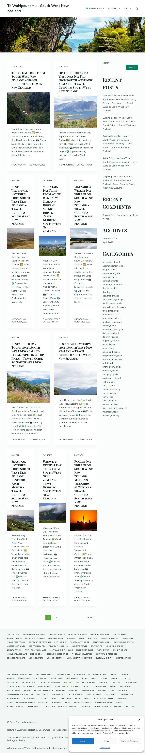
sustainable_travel (112, 378)
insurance (57, 702)
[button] (139, 719)
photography (44, 686)
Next (90, 617)
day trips (67, 682)
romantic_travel (110, 370)
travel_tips (108, 396)
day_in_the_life (110, 288)
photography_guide (112, 366)
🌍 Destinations (94, 8)
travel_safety (109, 393)
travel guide (65, 698)
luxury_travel (109, 348)
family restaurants (85, 682)
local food (28, 686)
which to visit (31, 698)
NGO (54, 698)
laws (67, 702)
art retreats (28, 682)
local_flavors (109, 344)
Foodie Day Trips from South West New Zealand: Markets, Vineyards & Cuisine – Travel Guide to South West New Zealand (83, 483)
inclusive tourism (39, 694)
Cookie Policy (105, 748)
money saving (39, 678)
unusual (102, 690)
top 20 (42, 682)
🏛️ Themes (112, 8)
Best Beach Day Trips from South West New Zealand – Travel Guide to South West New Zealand (75, 351)
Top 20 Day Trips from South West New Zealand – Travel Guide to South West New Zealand (28, 80)
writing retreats (102, 706)
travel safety (33, 706)
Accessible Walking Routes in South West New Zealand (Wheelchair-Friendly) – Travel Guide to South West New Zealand (118, 144)
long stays (49, 706)
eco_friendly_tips (111, 295)
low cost (127, 678)
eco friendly (88, 690)
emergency (43, 702)
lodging (124, 674)
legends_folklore (111, 340)
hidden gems (54, 682)
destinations (13, 698)
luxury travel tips (43, 690)
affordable (72, 678)
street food (13, 686)
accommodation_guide (114, 265)
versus (44, 698)
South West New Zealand (19, 674)
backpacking (24, 678)
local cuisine (130, 682)
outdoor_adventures (113, 359)
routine (118, 706)
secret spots (61, 686)
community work (103, 702)
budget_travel (110, 269)
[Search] (137, 9)
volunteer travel (83, 702)
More (125, 8)
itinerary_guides (110, 336)
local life (115, 682)
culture (103, 678)
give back (85, 706)
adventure (125, 686)
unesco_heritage (111, 404)
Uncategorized (110, 400)
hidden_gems (109, 325)
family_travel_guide (112, 303)
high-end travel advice (105, 686)
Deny (106, 741)
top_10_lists (109, 381)
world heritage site (119, 690)
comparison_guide (111, 273)
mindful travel (94, 694)
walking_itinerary (111, 415)
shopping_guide (110, 374)
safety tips (12, 682)
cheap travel (56, 678)
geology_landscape (112, 322)
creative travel (83, 698)
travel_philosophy (111, 389)
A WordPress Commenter (115, 215)
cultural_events (110, 280)
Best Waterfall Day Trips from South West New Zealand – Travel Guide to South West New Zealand (20, 205)
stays (113, 674)
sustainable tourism (17, 694)
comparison (127, 694)
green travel (13, 690)
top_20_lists (17, 66)
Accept (82, 741)
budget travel (89, 678)
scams (118, 702)
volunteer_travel (111, 411)
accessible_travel (111, 262)
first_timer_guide (111, 310)
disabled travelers (67, 706)
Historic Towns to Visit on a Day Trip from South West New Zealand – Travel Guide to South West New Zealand (75, 82)
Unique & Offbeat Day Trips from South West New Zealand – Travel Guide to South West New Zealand (52, 479)
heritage (103, 682)
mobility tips (58, 694)
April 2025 (108, 242)
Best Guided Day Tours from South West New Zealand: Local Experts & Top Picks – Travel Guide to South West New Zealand (27, 355)
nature (27, 690)
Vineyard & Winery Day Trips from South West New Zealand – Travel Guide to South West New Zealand (83, 205)
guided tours (63, 674)
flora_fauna (108, 314)
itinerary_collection (112, 333)
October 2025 (110, 238)
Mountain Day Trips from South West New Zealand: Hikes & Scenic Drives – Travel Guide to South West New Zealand (52, 209)
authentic (73, 690)
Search (106, 62)
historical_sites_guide (113, 329)
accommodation (82, 674)
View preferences (129, 741)
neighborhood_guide (112, 355)
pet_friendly (109, 363)
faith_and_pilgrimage (113, 299)
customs (60, 690)
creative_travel (110, 277)
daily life (129, 706)
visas (9, 702)
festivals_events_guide (114, 307)
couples (75, 686)
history (114, 678)
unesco (86, 686)
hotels (10, 678)
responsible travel (103, 698)
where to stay (100, 674)
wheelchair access (25, 702)
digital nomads (75, 694)
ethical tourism (15, 706)
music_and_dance (111, 352)
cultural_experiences (113, 284)
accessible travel (45, 674)
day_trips (63, 66)
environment (123, 698)
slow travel (111, 694)
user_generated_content (115, 408)
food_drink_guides (112, 318)
